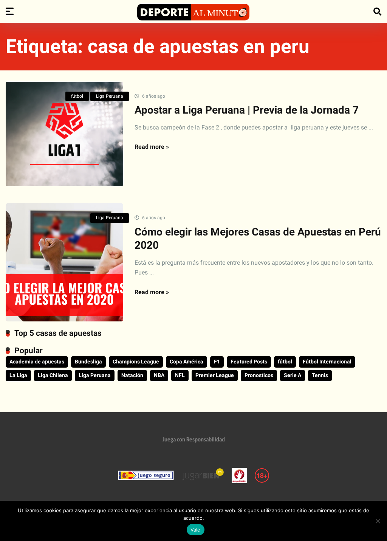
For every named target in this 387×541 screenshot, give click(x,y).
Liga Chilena (53, 375)
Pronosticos (259, 375)
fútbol (77, 96)
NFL (180, 375)
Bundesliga (88, 362)
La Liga (18, 375)
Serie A (292, 375)
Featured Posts (249, 362)
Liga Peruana (109, 96)
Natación (132, 375)
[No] (377, 521)
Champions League (136, 362)
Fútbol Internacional (327, 362)
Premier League (214, 375)
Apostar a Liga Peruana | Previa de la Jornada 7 (247, 110)
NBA (159, 375)
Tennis (320, 375)
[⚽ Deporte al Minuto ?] (193, 12)
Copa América (186, 362)
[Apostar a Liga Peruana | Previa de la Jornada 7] (64, 134)
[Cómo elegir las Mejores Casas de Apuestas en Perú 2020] (64, 262)
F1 (217, 362)
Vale (195, 530)
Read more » (152, 146)
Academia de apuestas (36, 362)
